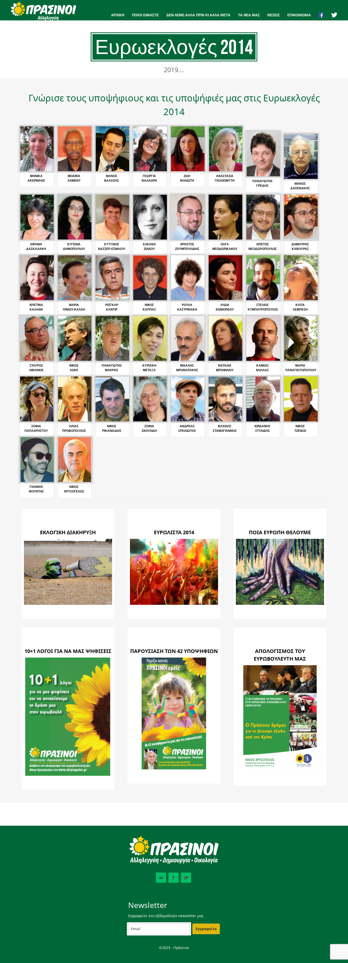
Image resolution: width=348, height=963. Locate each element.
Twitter (186, 878)
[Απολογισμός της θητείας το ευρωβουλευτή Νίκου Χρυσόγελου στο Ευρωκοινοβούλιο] (280, 770)
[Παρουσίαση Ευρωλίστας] (174, 603)
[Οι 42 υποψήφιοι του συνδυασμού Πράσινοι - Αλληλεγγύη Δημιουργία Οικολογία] (174, 768)
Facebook (173, 878)
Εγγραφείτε (206, 928)
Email (161, 878)
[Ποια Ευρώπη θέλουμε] (280, 603)
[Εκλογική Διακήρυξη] (68, 603)
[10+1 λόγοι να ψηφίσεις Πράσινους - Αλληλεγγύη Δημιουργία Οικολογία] (68, 774)
